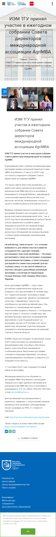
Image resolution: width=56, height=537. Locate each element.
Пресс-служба (8, 487)
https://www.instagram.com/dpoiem (21, 426)
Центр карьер (8, 481)
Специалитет (8, 503)
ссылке (16, 521)
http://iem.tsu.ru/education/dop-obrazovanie (29, 417)
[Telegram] (13, 431)
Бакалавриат (8, 497)
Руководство (8, 478)
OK (28, 531)
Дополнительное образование (16, 506)
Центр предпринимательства (15, 484)
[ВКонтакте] (6, 431)
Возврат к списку (29, 438)
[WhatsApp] (10, 431)
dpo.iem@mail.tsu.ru (20, 392)
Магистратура (8, 500)
